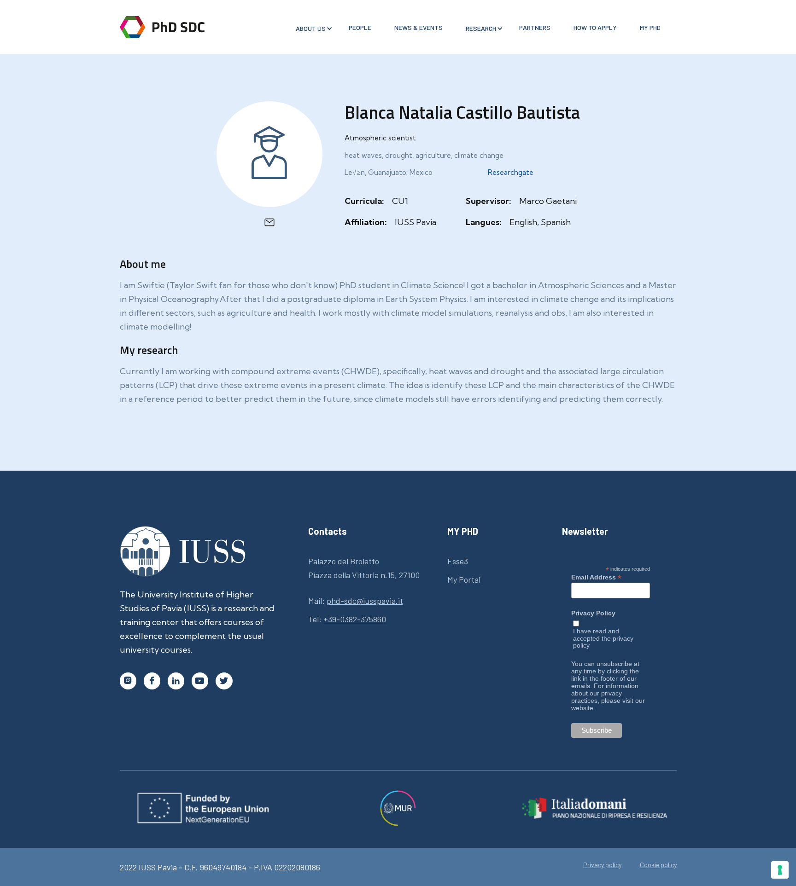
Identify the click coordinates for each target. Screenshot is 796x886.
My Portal (463, 579)
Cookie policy (658, 865)
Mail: (355, 601)
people (360, 27)
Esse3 (457, 561)
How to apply (595, 27)
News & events (418, 27)
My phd (650, 27)
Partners (534, 27)
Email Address (596, 577)
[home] (162, 27)
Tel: (347, 619)
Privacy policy (602, 865)
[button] (311, 28)
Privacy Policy (593, 613)
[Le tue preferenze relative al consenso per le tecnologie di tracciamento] (780, 870)
